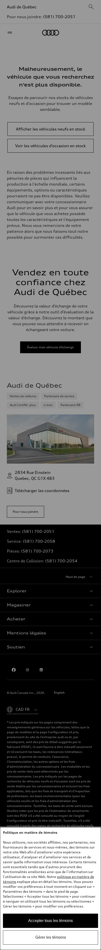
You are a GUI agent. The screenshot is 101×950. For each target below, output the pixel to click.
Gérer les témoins (50, 937)
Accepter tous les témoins (50, 921)
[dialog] (50, 888)
